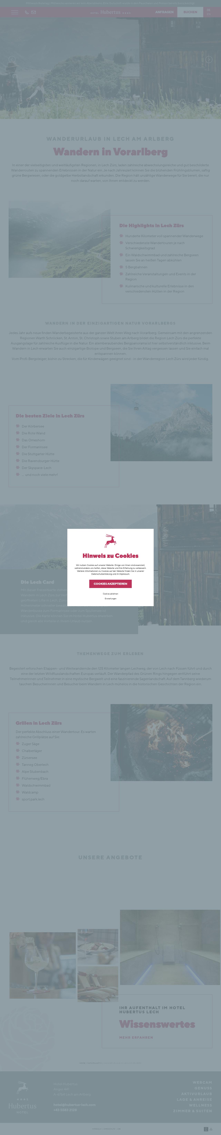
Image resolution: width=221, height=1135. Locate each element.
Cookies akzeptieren (110, 584)
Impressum (124, 574)
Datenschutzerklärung (101, 574)
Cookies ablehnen (110, 593)
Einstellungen (110, 598)
